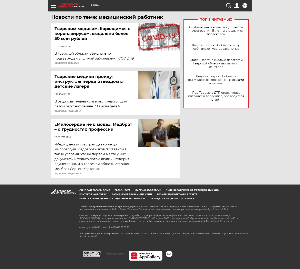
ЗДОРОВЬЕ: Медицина (67, 111)
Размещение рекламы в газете (177, 194)
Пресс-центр (122, 190)
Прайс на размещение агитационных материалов (112, 198)
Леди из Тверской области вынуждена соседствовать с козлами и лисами (216, 80)
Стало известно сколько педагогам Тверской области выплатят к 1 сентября (216, 63)
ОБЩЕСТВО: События (66, 63)
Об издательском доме (94, 190)
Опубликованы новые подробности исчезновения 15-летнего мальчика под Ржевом (216, 31)
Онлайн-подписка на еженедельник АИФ (192, 190)
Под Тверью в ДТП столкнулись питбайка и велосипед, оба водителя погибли (216, 96)
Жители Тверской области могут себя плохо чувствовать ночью (216, 47)
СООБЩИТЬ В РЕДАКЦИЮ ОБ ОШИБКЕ (172, 198)
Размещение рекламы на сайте (132, 194)
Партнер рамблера (114, 253)
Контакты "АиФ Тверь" (93, 194)
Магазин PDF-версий (148, 190)
